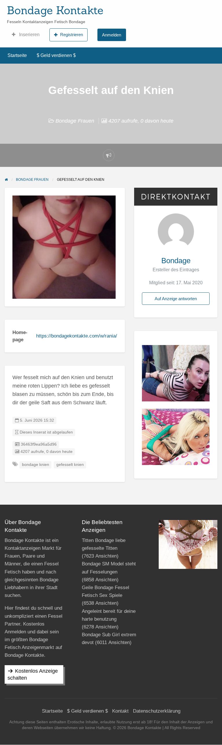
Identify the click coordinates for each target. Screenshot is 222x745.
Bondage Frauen (75, 121)
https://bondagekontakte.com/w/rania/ (76, 336)
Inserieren (29, 34)
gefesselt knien (70, 464)
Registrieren (71, 34)
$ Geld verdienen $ (56, 55)
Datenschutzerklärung (156, 711)
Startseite (17, 55)
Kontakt (120, 711)
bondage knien (35, 464)
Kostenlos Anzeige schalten (33, 674)
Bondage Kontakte (55, 10)
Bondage (175, 261)
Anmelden (111, 34)
